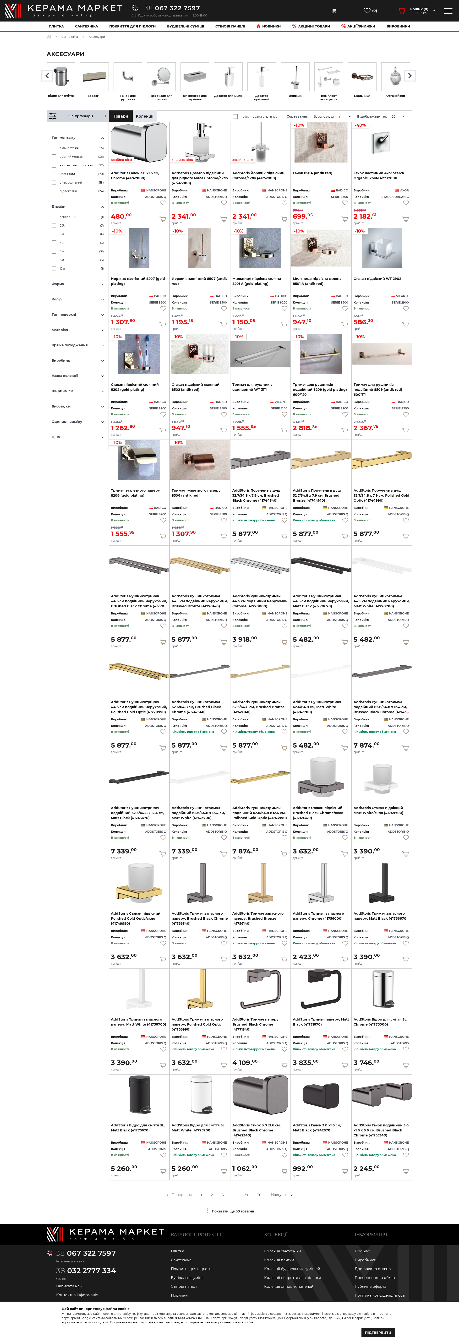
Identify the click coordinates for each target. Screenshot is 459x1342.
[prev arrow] (167, 1195)
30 (259, 1195)
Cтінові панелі (230, 26)
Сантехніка (86, 26)
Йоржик (295, 96)
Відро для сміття (61, 96)
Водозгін (94, 96)
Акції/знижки (361, 26)
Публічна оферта (370, 1286)
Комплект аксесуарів (328, 97)
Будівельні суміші (185, 26)
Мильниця (362, 96)
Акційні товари (314, 26)
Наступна (279, 1195)
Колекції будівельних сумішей (292, 1268)
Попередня (182, 1195)
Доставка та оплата (373, 1268)
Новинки (271, 26)
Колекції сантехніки (282, 1251)
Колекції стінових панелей (288, 1286)
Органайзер (395, 96)
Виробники (398, 26)
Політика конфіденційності (380, 1295)
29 (246, 1195)
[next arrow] (292, 1195)
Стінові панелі (184, 1286)
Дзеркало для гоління (161, 97)
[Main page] (105, 1234)
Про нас (362, 1251)
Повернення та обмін (375, 1277)
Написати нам (69, 1286)
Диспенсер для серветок (195, 97)
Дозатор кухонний (261, 97)
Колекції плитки (279, 1260)
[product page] (260, 460)
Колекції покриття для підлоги (292, 1277)
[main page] (63, 11)
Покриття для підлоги (132, 26)
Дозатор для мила (228, 96)
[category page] (61, 76)
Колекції (144, 116)
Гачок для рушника (128, 97)
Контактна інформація (77, 1295)
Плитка (56, 26)
